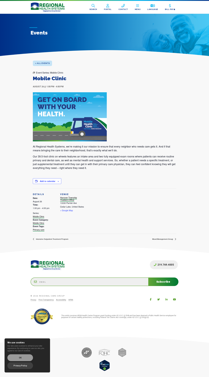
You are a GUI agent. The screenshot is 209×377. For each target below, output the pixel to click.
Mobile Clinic (38, 216)
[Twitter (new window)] (158, 299)
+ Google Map (66, 210)
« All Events (42, 63)
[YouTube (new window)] (174, 299)
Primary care (38, 229)
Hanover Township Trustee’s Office (68, 198)
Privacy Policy (20, 366)
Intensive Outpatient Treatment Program (52, 239)
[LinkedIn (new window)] (166, 299)
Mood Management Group (162, 239)
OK (20, 358)
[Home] (50, 7)
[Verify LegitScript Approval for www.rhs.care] (104, 370)
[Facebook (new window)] (150, 299)
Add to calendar (47, 181)
